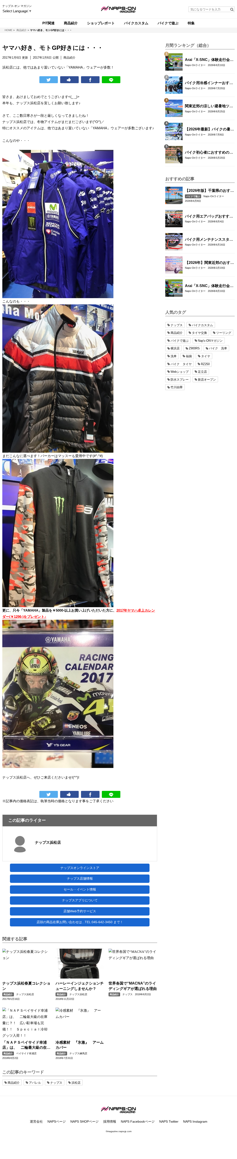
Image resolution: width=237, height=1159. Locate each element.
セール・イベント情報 (80, 889)
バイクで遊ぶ (193, 196)
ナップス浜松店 (48, 842)
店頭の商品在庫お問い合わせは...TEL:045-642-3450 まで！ (80, 922)
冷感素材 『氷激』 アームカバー (80, 1044)
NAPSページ (56, 1121)
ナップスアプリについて (80, 900)
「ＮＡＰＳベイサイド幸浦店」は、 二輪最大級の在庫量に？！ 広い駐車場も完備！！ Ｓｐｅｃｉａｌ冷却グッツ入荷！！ (26, 1045)
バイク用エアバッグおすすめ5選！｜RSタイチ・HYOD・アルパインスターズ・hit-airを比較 (209, 216)
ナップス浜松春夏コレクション (26, 985)
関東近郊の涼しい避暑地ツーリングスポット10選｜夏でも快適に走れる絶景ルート (209, 106)
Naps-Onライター (195, 65)
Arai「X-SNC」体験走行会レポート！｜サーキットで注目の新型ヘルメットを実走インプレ (209, 60)
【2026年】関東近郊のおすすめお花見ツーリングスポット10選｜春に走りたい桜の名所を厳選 (209, 263)
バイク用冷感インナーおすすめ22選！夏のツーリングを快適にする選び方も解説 (209, 83)
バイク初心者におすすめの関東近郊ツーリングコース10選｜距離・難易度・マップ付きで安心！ (209, 152)
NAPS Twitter (168, 1121)
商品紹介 (8, 994)
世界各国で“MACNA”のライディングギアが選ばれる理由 (133, 985)
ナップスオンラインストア (79, 868)
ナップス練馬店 (78, 1053)
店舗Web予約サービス (79, 911)
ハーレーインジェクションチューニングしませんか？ (80, 985)
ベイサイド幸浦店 (26, 1053)
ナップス (127, 994)
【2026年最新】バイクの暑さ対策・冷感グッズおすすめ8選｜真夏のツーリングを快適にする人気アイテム (209, 129)
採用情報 (109, 1121)
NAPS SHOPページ (84, 1121)
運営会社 (36, 1121)
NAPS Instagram (195, 1121)
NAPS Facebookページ (138, 1121)
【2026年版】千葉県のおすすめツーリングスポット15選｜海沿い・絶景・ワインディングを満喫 (209, 191)
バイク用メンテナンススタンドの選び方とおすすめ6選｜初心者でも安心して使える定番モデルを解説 (209, 239)
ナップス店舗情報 (80, 878)
